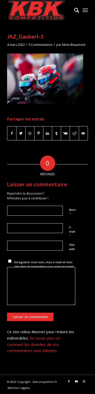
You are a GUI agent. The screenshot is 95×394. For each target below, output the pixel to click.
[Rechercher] (74, 10)
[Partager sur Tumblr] (56, 133)
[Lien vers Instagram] (84, 381)
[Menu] (85, 10)
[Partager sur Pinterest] (38, 133)
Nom (72, 212)
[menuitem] (74, 10)
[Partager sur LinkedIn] (47, 133)
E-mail (72, 231)
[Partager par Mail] (83, 133)
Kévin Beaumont (73, 45)
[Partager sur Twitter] (20, 133)
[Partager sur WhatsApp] (30, 133)
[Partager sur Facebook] (11, 133)
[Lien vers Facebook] (69, 381)
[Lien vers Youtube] (76, 381)
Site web (72, 247)
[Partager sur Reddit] (74, 133)
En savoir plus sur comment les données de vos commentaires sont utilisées (34, 344)
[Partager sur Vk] (65, 133)
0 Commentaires (40, 45)
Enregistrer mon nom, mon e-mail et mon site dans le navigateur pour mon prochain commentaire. (44, 266)
